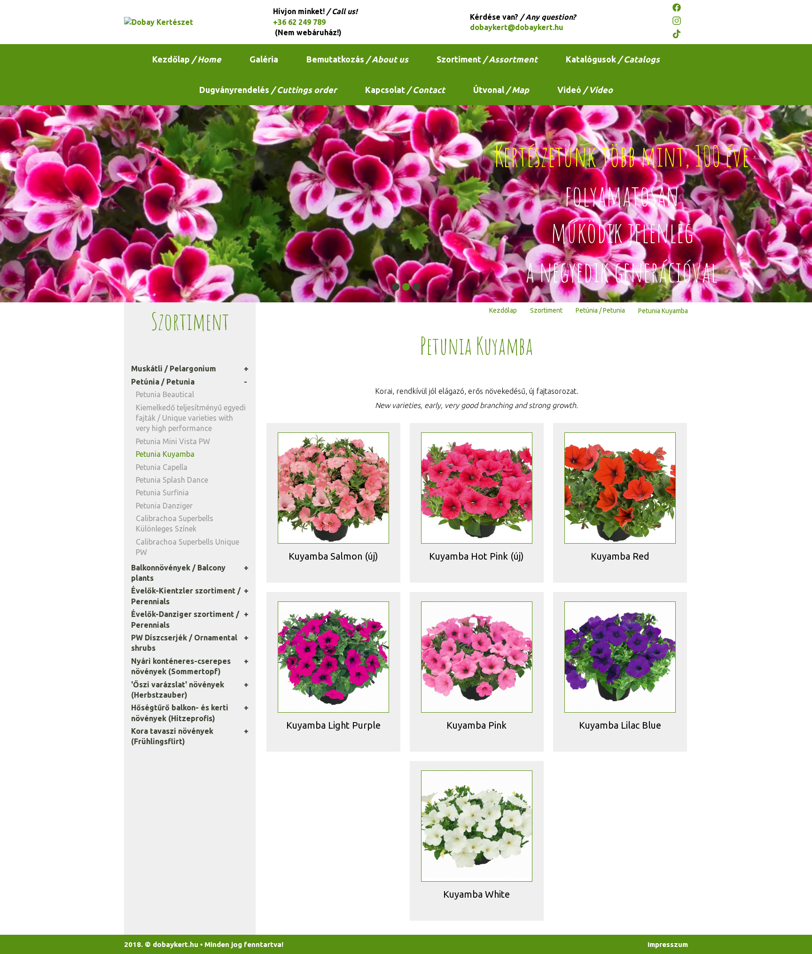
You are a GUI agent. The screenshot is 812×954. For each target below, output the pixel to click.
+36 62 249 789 (299, 22)
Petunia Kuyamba (165, 454)
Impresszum (668, 944)
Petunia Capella (161, 467)
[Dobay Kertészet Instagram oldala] (680, 22)
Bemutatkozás (357, 59)
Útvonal (501, 89)
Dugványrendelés (268, 89)
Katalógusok (613, 59)
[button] (395, 287)
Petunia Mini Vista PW (173, 441)
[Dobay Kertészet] (183, 22)
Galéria (264, 59)
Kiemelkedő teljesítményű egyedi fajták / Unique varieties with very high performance (191, 418)
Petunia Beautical (165, 394)
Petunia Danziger (164, 505)
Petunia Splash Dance (172, 480)
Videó (585, 89)
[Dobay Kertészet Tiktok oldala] (680, 35)
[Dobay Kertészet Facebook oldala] (680, 8)
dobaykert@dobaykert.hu (516, 27)
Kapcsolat (405, 89)
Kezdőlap (186, 59)
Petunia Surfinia (162, 492)
